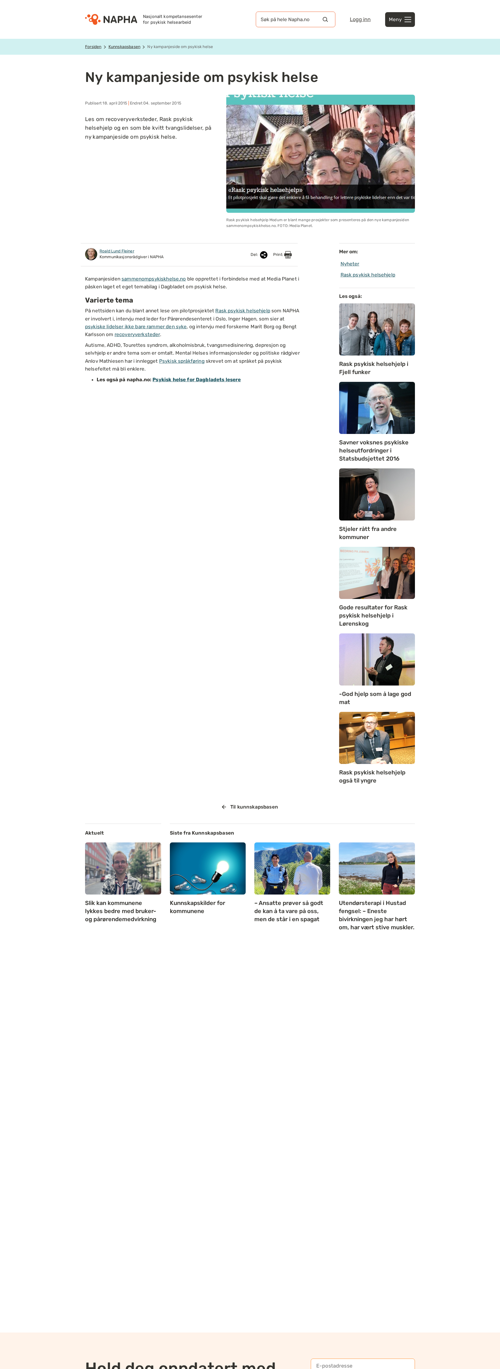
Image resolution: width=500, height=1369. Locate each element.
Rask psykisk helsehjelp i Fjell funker (373, 367)
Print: (278, 254)
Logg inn (360, 19)
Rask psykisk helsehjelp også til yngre (372, 776)
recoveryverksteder (137, 334)
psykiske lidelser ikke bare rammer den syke (136, 326)
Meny (395, 19)
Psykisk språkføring (182, 361)
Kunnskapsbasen (124, 46)
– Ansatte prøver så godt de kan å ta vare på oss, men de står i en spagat (288, 911)
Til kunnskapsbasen (254, 807)
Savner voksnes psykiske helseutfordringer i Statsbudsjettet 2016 (374, 450)
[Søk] (325, 19)
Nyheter (350, 264)
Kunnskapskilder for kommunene (197, 907)
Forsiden (93, 46)
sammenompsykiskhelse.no (154, 279)
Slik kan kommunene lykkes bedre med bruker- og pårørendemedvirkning (120, 911)
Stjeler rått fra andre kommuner (368, 532)
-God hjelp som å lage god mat (375, 697)
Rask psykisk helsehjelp (242, 311)
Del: (255, 254)
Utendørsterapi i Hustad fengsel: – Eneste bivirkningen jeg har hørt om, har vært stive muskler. (376, 915)
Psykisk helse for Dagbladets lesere (196, 379)
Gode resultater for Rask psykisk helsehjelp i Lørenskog (373, 615)
